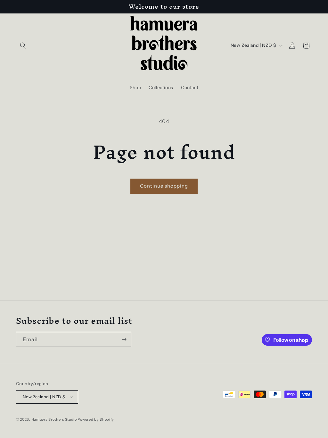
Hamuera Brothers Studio (54, 419)
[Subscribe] (124, 339)
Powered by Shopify (96, 419)
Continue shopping (164, 186)
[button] (23, 45)
